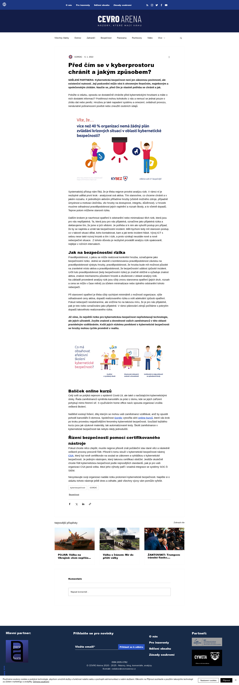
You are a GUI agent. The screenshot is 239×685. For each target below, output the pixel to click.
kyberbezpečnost (77, 487)
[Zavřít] (235, 680)
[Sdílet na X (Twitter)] (76, 504)
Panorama (121, 38)
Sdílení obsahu (160, 648)
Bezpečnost (106, 38)
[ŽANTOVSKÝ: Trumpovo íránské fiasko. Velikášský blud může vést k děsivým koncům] (164, 539)
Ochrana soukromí (41, 681)
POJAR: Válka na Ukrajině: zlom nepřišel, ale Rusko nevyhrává (74, 556)
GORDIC (93, 487)
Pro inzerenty (159, 642)
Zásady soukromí (162, 654)
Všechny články (61, 38)
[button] (181, 38)
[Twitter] (156, 5)
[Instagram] (152, 5)
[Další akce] (169, 57)
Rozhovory (137, 38)
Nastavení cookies (208, 680)
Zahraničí (91, 38)
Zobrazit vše (179, 522)
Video (150, 38)
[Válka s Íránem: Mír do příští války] (120, 539)
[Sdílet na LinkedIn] (83, 504)
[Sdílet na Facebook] (69, 504)
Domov (78, 38)
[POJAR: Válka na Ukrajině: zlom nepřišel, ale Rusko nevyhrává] (75, 539)
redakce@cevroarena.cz (124, 669)
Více (160, 38)
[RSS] (147, 5)
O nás (153, 636)
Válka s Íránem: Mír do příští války (118, 556)
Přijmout (226, 680)
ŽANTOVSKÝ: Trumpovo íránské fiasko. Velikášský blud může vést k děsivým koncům (164, 556)
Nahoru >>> (4, 673)
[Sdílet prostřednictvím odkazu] (90, 504)
